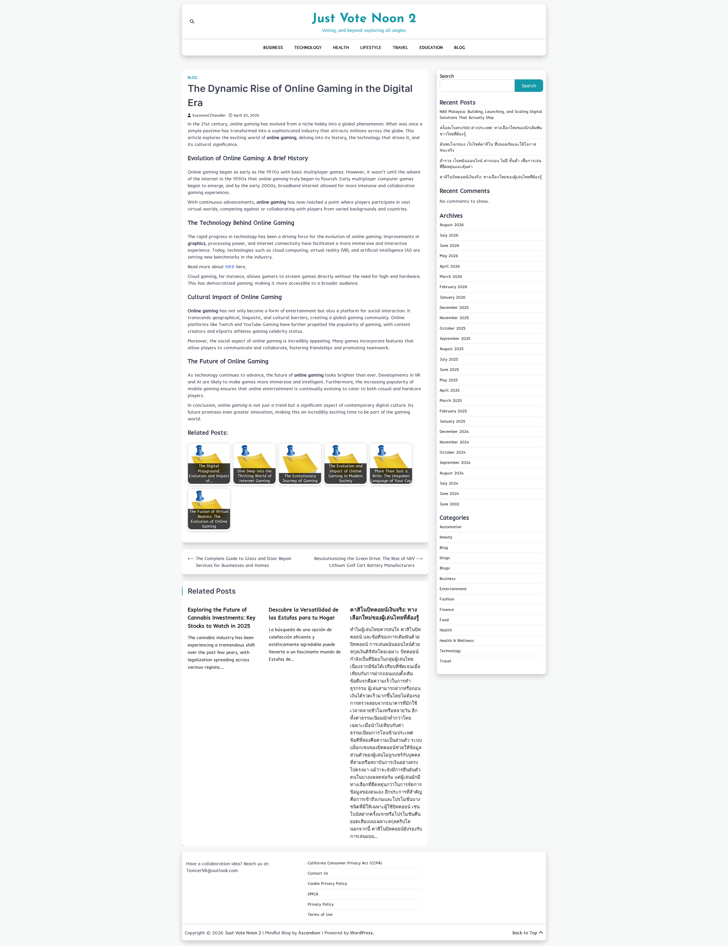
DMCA (313, 894)
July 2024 (449, 483)
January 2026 (453, 297)
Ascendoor (309, 932)
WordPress (361, 932)
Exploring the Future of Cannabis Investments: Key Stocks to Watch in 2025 (221, 617)
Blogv (445, 568)
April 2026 (450, 266)
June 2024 (449, 493)
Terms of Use (320, 914)
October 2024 (453, 452)
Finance (447, 609)
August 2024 (452, 473)
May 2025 (449, 380)
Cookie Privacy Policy (327, 883)
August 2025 (452, 349)
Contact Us (318, 873)
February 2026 (453, 287)
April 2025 (450, 390)
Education (431, 47)
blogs (445, 558)
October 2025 (453, 328)
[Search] (192, 21)
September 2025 (455, 338)
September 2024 (455, 462)
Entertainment (453, 589)
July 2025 (449, 359)
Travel (400, 47)
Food (444, 620)
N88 (230, 266)
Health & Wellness (457, 640)
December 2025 (454, 307)
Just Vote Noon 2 (364, 19)
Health (341, 47)
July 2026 (449, 235)
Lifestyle (370, 47)
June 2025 (449, 369)
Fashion (447, 599)
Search (447, 76)
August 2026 (452, 225)
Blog (459, 47)
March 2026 (451, 276)
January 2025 (452, 421)
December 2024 (454, 431)
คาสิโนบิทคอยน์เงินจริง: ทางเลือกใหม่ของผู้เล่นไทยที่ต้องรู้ (491, 177)
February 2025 (453, 411)
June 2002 (449, 504)
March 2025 (451, 400)
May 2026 (449, 256)
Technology (308, 47)
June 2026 (449, 245)
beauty (446, 537)
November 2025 (454, 318)
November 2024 (454, 442)
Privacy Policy (321, 904)
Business (273, 47)
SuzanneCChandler (209, 115)
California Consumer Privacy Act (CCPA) (345, 863)
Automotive (450, 527)
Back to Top (524, 932)
